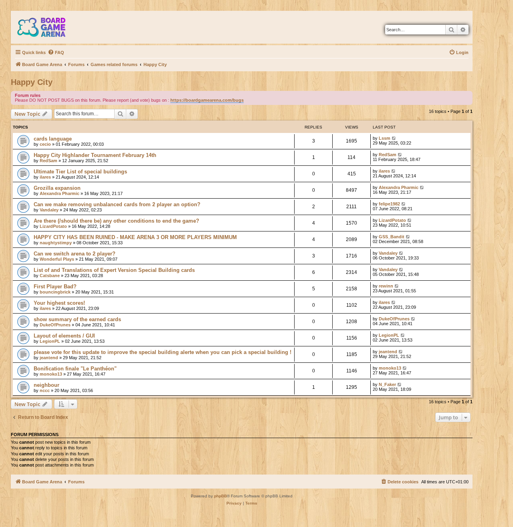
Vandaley (49, 209)
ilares (45, 177)
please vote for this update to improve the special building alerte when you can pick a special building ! (162, 352)
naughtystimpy (56, 242)
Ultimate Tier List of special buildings (80, 172)
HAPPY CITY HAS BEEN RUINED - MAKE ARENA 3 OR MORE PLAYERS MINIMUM (135, 237)
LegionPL (50, 341)
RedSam (48, 160)
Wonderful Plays (57, 259)
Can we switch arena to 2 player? (74, 254)
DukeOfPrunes (55, 324)
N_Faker (387, 384)
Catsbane (50, 275)
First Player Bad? (55, 287)
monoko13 (51, 374)
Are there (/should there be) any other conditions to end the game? (116, 221)
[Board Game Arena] (47, 27)
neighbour (46, 385)
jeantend (49, 357)
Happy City (32, 82)
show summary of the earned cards (77, 319)
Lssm (384, 138)
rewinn (386, 286)
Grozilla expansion (57, 188)
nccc (45, 390)
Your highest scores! (59, 303)
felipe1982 (389, 203)
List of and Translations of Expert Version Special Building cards (114, 270)
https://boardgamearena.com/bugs (207, 100)
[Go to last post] (394, 138)
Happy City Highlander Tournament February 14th (95, 155)
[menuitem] (56, 52)
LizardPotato (53, 226)
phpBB (220, 496)
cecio (45, 144)
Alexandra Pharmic (59, 193)
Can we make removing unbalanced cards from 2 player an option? (117, 204)
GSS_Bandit (391, 236)
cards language (53, 139)
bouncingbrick (55, 292)
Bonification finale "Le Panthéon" (75, 369)
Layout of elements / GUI (64, 336)
